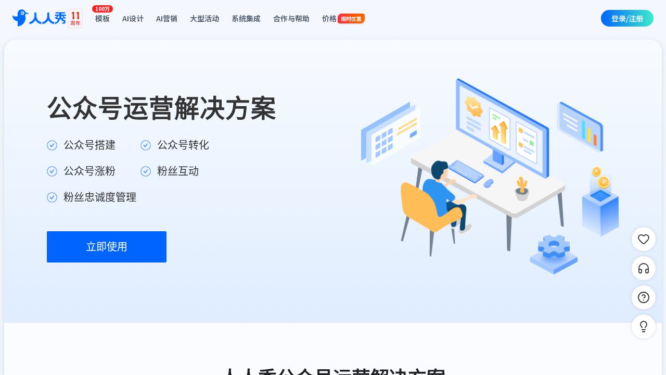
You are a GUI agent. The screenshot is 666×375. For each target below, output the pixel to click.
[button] (644, 327)
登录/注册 (627, 18)
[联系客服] (644, 268)
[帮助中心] (644, 297)
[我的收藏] (644, 239)
